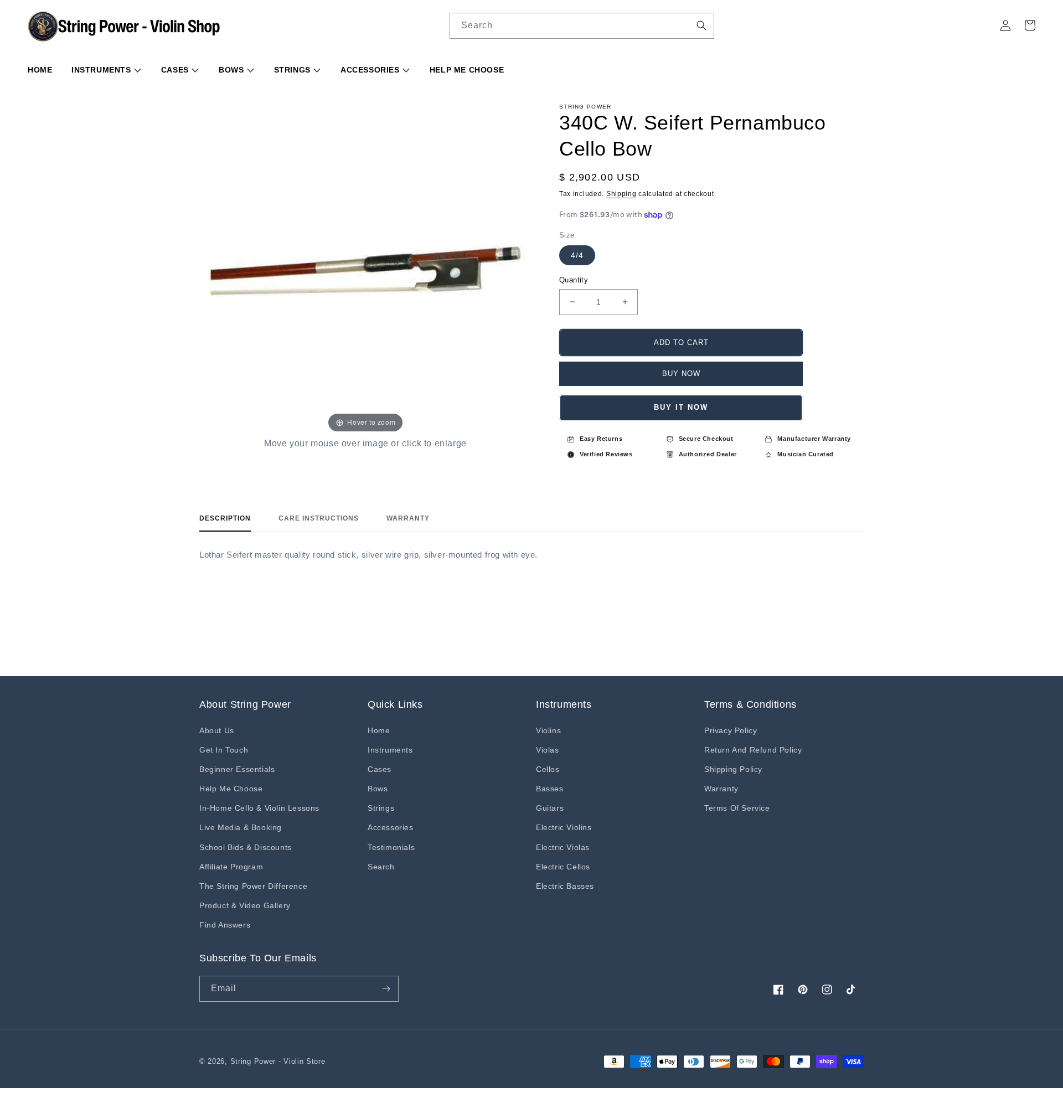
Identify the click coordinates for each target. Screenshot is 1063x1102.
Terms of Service (737, 808)
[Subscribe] (386, 989)
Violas (547, 749)
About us (216, 730)
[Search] (701, 25)
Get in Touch (223, 749)
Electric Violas (563, 847)
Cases (176, 69)
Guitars (550, 808)
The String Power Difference (253, 886)
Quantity (573, 280)
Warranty (408, 518)
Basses (550, 788)
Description (225, 518)
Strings (293, 69)
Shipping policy (733, 769)
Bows (232, 69)
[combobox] (582, 25)
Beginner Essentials (237, 769)
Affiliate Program (231, 866)
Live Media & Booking (240, 827)
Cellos (548, 769)
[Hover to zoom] (365, 269)
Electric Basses (565, 886)
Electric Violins (564, 827)
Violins (548, 730)
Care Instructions (318, 518)
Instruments (102, 69)
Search (381, 866)
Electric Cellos (563, 866)
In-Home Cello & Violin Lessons (259, 808)
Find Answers (224, 924)
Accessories (371, 69)
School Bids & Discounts (245, 847)
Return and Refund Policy (753, 749)
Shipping (621, 194)
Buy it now (681, 407)
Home (40, 69)
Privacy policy (730, 730)
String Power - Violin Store (278, 1061)
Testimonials (391, 847)
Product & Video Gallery (245, 905)
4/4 (577, 255)
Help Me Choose (467, 69)
